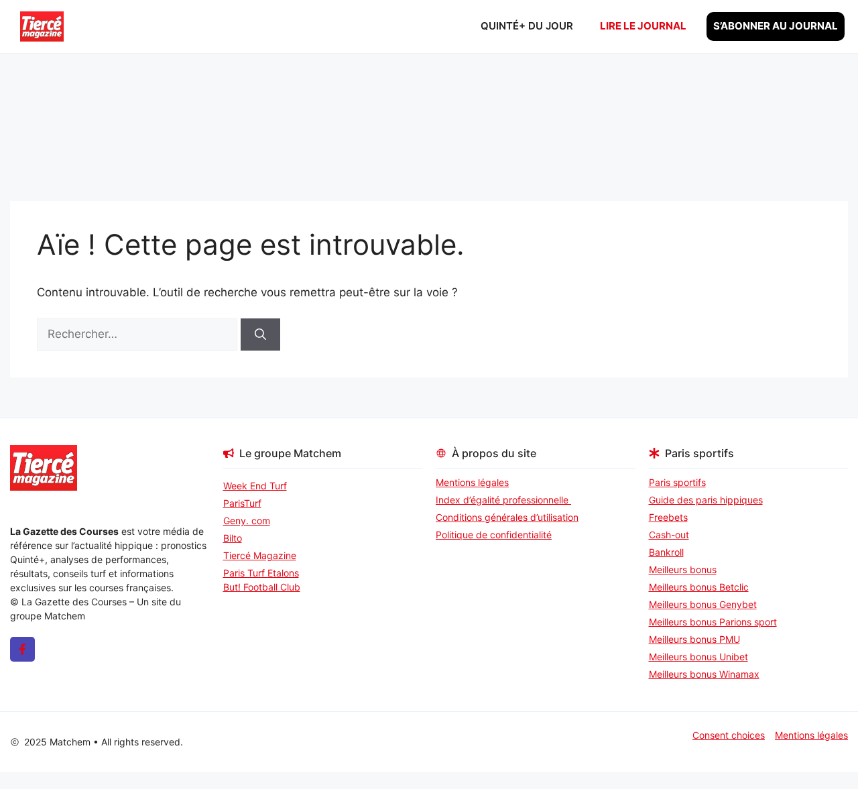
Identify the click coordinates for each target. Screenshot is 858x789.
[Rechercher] (260, 334)
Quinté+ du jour (527, 25)
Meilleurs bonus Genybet (703, 604)
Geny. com (246, 520)
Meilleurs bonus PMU (694, 639)
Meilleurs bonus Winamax (704, 674)
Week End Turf (255, 485)
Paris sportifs (677, 482)
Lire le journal (643, 25)
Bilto (232, 538)
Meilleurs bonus (683, 569)
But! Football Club (261, 587)
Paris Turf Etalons (261, 573)
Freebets (668, 517)
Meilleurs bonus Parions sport (713, 621)
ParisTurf (242, 503)
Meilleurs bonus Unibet (698, 656)
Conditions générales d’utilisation (507, 517)
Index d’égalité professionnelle (503, 499)
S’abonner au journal (775, 25)
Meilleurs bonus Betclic (699, 587)
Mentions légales (472, 482)
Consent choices (728, 735)
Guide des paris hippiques (706, 499)
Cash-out (669, 534)
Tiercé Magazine (259, 555)
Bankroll (666, 552)
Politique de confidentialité (494, 534)
